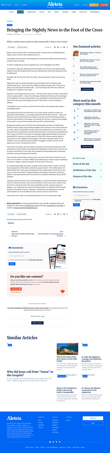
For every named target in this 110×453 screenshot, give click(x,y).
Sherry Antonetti (27, 34)
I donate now (15, 289)
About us (42, 447)
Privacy (83, 447)
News (49, 12)
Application (55, 422)
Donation (54, 430)
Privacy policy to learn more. (36, 260)
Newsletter (55, 420)
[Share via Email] (64, 47)
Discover (41, 12)
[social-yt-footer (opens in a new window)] (50, 442)
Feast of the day (81, 164)
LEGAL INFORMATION (52, 447)
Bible (10, 345)
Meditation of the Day (84, 170)
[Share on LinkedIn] (58, 47)
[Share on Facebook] (55, 47)
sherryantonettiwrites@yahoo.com (26, 208)
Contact (69, 447)
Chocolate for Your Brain (55, 206)
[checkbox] (9, 260)
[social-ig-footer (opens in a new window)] (60, 442)
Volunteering (61, 376)
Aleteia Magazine (94, 12)
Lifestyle (56, 12)
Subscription (55, 427)
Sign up (12, 264)
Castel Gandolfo (62, 345)
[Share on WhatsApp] (67, 47)
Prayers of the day (82, 176)
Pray (19, 12)
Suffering (10, 223)
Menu (12, 12)
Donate (103, 5)
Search (25, 5)
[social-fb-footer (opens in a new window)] (53, 442)
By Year (68, 420)
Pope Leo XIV (83, 12)
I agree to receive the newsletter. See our (26, 260)
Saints (85, 376)
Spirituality (65, 12)
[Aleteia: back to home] (55, 4)
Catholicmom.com (31, 206)
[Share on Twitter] (61, 47)
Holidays (74, 12)
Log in (86, 5)
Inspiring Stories (31, 12)
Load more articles (87, 89)
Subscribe (93, 5)
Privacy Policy (75, 447)
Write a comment (37, 323)
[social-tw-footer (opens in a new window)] (56, 442)
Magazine (54, 425)
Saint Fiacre (60, 7)
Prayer (85, 345)
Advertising (55, 432)
